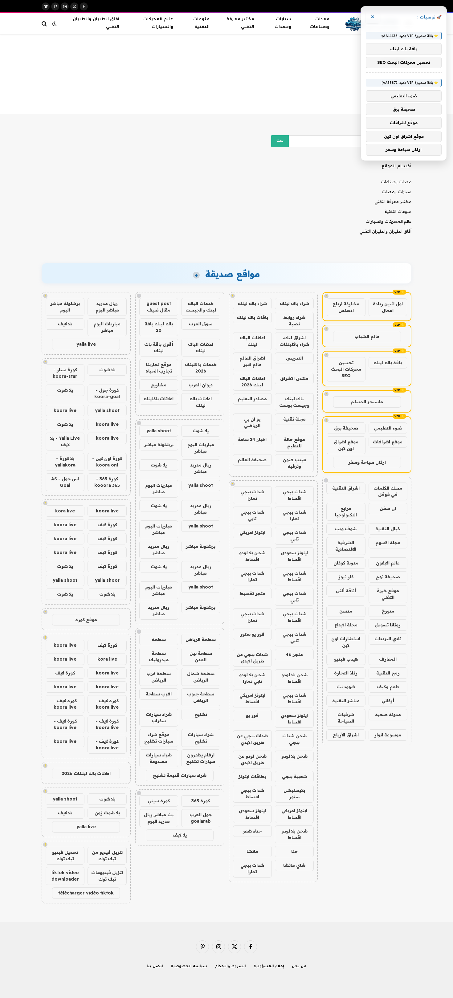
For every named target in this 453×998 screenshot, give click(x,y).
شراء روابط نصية (294, 321)
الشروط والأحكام (230, 967)
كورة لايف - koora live (107, 704)
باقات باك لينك (252, 317)
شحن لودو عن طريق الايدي (252, 759)
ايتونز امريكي (252, 532)
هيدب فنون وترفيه (294, 463)
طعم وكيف (388, 687)
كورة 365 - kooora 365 (107, 482)
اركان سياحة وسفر (367, 462)
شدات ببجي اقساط (294, 495)
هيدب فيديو (346, 659)
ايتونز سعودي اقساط (294, 556)
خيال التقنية (387, 529)
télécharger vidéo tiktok (86, 893)
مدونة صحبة (388, 714)
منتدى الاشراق (294, 378)
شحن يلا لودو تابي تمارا (252, 678)
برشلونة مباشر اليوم (65, 307)
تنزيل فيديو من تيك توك (107, 855)
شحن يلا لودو (294, 756)
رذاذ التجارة (345, 673)
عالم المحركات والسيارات (158, 23)
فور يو (252, 715)
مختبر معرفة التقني (240, 23)
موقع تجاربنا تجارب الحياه (158, 368)
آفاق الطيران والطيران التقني (96, 23)
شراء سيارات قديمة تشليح (179, 775)
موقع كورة (86, 619)
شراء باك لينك (294, 303)
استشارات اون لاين (345, 642)
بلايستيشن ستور (294, 794)
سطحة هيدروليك (159, 656)
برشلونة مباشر (158, 444)
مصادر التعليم (252, 398)
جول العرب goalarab (201, 818)
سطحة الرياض (201, 639)
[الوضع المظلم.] (54, 23)
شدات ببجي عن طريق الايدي (252, 658)
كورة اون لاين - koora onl (107, 462)
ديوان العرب (201, 385)
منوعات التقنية (201, 23)
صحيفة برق (346, 428)
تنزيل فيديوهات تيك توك (107, 876)
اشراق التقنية (346, 488)
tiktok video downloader (65, 876)
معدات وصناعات (319, 23)
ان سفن (388, 508)
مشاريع (158, 385)
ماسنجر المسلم (367, 402)
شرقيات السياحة (345, 718)
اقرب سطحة (159, 694)
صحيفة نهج (388, 577)
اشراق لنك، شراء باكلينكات (294, 341)
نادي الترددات (387, 639)
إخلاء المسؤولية (269, 967)
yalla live (86, 344)
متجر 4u (294, 654)
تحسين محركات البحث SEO (346, 369)
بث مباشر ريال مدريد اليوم (158, 818)
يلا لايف (180, 835)
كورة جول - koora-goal (107, 393)
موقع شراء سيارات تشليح (158, 738)
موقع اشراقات (387, 442)
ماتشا (252, 851)
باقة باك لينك (387, 362)
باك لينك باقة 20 (159, 327)
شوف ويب (346, 529)
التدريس (294, 358)
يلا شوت (201, 431)
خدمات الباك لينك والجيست (201, 307)
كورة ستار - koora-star (65, 373)
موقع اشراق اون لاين (346, 445)
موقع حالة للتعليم (294, 443)
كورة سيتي (159, 801)
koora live (65, 410)
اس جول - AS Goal (65, 482)
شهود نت (346, 687)
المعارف (388, 659)
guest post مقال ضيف (158, 307)
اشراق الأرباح (346, 735)
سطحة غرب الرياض (158, 677)
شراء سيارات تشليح (201, 738)
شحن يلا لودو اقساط (252, 556)
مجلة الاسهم (387, 542)
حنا (294, 851)
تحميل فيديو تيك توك (65, 855)
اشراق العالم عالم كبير (252, 361)
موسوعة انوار (387, 735)
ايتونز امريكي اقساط (252, 698)
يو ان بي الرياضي (252, 422)
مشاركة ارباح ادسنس (346, 307)
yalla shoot (158, 431)
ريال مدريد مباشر (200, 468)
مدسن (345, 611)
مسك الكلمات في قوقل (387, 491)
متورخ (388, 611)
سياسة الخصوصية (189, 967)
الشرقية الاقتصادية (345, 546)
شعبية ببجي (294, 776)
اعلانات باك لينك (201, 402)
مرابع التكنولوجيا (346, 512)
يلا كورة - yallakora (65, 462)
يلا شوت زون (107, 813)
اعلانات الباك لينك (252, 341)
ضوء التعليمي (388, 428)
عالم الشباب (366, 336)
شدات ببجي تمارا (252, 495)
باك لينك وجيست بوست (294, 402)
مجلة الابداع (345, 625)
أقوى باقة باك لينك (158, 347)
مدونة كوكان (345, 563)
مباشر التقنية (346, 700)
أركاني (388, 700)
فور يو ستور (252, 634)
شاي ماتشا (294, 865)
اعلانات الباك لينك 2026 (252, 382)
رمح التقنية (388, 673)
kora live (65, 511)
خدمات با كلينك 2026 (201, 368)
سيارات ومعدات (283, 23)
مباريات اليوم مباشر (200, 448)
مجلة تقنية (294, 419)
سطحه (159, 639)
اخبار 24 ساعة (252, 439)
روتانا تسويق (388, 625)
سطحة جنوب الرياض (200, 697)
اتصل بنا (155, 967)
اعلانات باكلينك (158, 398)
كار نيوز (345, 577)
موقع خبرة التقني (388, 594)
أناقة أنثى (346, 590)
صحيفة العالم (252, 459)
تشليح (200, 714)
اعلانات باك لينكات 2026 (86, 773)
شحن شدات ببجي (294, 739)
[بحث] (45, 24)
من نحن (299, 967)
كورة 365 (200, 801)
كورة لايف (107, 525)
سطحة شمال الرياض (200, 677)
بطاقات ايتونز (252, 776)
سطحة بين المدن (201, 656)
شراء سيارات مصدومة (159, 758)
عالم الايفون (388, 563)
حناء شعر (252, 831)
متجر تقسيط (252, 593)
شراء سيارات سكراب (159, 717)
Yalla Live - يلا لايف (65, 441)
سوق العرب (200, 324)
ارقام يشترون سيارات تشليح (200, 758)
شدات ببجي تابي (252, 515)
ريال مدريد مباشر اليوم (107, 307)
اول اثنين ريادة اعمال (388, 307)
